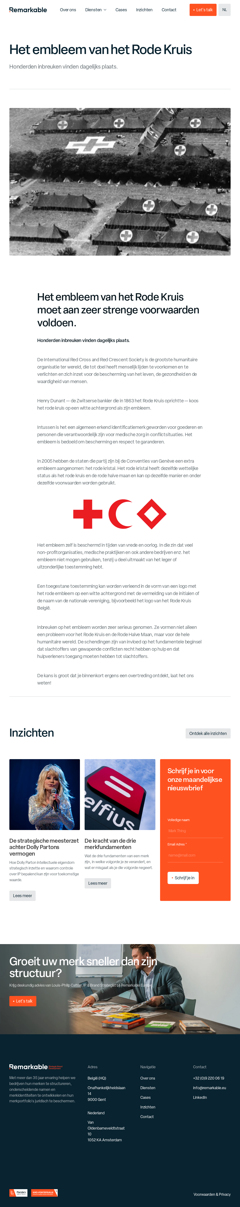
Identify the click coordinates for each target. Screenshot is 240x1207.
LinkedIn (200, 1097)
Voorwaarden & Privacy (212, 1194)
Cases (145, 1097)
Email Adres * (177, 844)
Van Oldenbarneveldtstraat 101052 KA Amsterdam (106, 1131)
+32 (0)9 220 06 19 (208, 1078)
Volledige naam (179, 820)
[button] (224, 10)
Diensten (93, 10)
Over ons (147, 1078)
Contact (147, 1116)
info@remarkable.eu (209, 1087)
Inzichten (147, 1107)
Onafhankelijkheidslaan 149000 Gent (106, 1093)
